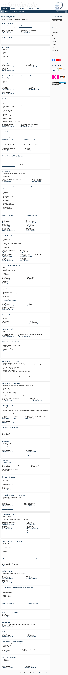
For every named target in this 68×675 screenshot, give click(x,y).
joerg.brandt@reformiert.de (31, 636)
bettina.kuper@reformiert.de (29, 505)
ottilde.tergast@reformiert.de (7, 582)
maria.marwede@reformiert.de (8, 70)
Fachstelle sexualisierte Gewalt (54, 37)
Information (4, 9)
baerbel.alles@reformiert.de (7, 42)
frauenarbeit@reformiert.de (7, 181)
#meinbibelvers (55, 50)
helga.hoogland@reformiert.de (8, 355)
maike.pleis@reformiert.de (31, 455)
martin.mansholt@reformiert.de (8, 524)
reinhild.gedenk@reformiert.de (26, 126)
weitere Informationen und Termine (9, 300)
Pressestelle (54, 41)
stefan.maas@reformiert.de (7, 636)
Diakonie (54, 44)
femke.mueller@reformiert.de (7, 260)
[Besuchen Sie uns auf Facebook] (53, 61)
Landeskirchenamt (14, 11)
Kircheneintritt (55, 33)
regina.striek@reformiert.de (7, 667)
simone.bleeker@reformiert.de (36, 400)
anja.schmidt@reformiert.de (7, 578)
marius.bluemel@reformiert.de (8, 146)
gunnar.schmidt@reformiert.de (26, 256)
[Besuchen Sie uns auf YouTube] (57, 61)
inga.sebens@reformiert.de (31, 532)
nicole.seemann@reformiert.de (32, 222)
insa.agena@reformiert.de (33, 603)
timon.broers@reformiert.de (7, 505)
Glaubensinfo (30, 9)
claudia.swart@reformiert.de (7, 150)
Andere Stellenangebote (55, 53)
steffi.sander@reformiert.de (30, 418)
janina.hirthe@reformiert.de (7, 535)
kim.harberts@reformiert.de (7, 309)
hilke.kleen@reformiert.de (25, 252)
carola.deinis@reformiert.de (29, 139)
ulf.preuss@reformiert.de (7, 558)
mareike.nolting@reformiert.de (8, 562)
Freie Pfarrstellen (54, 48)
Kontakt (53, 46)
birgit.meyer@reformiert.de (33, 89)
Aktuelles (22, 9)
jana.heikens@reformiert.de (7, 489)
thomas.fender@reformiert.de (29, 143)
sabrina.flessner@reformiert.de (8, 305)
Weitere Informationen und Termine (9, 133)
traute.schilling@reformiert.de (7, 63)
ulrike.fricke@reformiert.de (31, 230)
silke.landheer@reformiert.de (35, 562)
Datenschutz (43, 672)
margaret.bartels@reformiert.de (36, 558)
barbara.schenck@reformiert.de (8, 565)
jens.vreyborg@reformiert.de (31, 578)
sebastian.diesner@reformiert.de (32, 66)
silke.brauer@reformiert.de (7, 528)
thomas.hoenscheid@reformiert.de (8, 435)
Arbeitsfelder (13, 9)
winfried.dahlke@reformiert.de (8, 400)
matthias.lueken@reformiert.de (8, 603)
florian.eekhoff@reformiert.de (7, 283)
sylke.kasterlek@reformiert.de (34, 432)
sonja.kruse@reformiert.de (29, 146)
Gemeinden (38, 9)
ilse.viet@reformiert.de (6, 143)
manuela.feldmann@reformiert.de (8, 166)
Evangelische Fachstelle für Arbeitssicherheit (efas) (13, 25)
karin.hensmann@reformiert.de (32, 528)
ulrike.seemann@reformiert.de (30, 150)
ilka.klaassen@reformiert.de (7, 222)
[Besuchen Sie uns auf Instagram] (60, 61)
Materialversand (55, 40)
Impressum (35, 672)
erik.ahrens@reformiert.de (32, 279)
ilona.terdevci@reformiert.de (7, 219)
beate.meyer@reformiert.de (7, 32)
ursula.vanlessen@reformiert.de (8, 139)
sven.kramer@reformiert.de (7, 626)
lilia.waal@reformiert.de (33, 323)
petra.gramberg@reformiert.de (8, 422)
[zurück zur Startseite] (2, 11)
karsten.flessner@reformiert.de (32, 226)
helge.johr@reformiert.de (7, 651)
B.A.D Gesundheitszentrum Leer (25, 27)
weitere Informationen (6, 160)
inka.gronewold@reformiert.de (8, 93)
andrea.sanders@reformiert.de (8, 532)
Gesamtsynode (55, 30)
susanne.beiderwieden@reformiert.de (9, 418)
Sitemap (47, 672)
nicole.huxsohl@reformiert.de (32, 524)
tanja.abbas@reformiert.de (7, 256)
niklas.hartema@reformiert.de (8, 226)
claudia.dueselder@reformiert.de (8, 279)
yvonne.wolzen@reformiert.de (8, 126)
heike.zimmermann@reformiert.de (8, 89)
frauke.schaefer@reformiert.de (24, 336)
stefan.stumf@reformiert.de (7, 607)
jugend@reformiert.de (29, 305)
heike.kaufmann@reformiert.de (8, 66)
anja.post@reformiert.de (24, 651)
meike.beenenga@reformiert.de (8, 323)
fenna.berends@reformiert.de (25, 260)
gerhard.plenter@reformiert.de (8, 252)
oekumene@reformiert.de (7, 467)
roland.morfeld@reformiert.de (7, 432)
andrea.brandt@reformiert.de (7, 215)
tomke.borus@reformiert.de (7, 616)
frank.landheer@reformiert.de (31, 215)
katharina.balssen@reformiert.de (8, 230)
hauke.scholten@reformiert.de (8, 378)
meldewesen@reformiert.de (7, 451)
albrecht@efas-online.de (25, 32)
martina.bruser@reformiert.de (31, 219)
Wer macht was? (22, 11)
